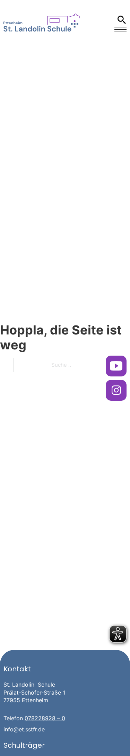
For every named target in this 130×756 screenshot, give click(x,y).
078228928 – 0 (45, 718)
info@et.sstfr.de (24, 729)
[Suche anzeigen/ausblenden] (121, 20)
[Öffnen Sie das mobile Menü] (120, 29)
